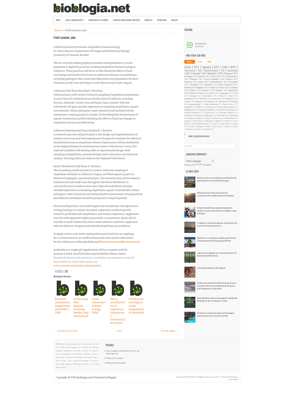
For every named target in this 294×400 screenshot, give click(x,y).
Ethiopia (200, 127)
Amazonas (216, 99)
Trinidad (234, 101)
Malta (236, 127)
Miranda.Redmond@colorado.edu (119, 241)
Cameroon (210, 112)
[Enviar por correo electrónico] (56, 271)
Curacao (235, 124)
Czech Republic (212, 79)
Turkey (198, 115)
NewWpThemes (190, 377)
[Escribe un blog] (59, 271)
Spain (207, 67)
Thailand (188, 107)
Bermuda (221, 115)
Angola (187, 121)
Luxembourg (194, 104)
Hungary (198, 101)
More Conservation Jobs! (198, 136)
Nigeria (218, 121)
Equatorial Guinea (227, 110)
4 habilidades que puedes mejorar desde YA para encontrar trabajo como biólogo (217, 211)
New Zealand (225, 84)
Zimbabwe (207, 129)
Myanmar (230, 118)
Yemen (198, 129)
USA (188, 67)
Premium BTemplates (229, 377)
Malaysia (210, 101)
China (193, 90)
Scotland (234, 87)
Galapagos (224, 93)
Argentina (229, 99)
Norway (188, 82)
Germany (190, 70)
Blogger (112, 377)
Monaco (190, 129)
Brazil (212, 87)
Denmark (233, 82)
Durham (190, 127)
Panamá (209, 84)
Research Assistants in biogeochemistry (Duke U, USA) (62, 306)
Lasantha (216, 377)
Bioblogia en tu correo (98, 20)
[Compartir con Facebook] (66, 271)
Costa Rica (215, 76)
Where (189, 62)
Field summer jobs (65, 37)
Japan (202, 93)
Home (58, 30)
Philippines (189, 110)
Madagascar (190, 99)
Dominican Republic (206, 110)
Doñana (209, 107)
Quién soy (149, 20)
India (231, 96)
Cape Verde (225, 124)
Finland (194, 79)
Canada (196, 73)
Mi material (162, 20)
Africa (229, 79)
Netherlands (216, 82)
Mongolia (209, 121)
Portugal (188, 76)
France (228, 73)
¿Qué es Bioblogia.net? (74, 20)
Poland (187, 87)
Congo (187, 101)
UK (225, 67)
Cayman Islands (226, 112)
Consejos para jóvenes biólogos (126, 20)
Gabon (212, 93)
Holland (188, 115)
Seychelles (208, 96)
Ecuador (194, 84)
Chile (221, 96)
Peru (222, 87)
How (200, 62)
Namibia (203, 99)
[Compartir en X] (63, 271)
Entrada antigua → (169, 331)
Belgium (200, 87)
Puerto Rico (228, 104)
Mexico (205, 90)
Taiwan (214, 124)
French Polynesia (192, 112)
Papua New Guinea (225, 107)
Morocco (218, 118)
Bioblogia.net (84, 377)
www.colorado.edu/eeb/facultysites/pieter (77, 265)
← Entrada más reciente (66, 331)
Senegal (193, 96)
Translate (206, 165)
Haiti (209, 127)
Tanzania (223, 101)
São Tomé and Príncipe (200, 124)
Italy (201, 82)
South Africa (232, 76)
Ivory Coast (217, 127)
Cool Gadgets (233, 379)
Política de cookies (114, 358)
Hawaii (218, 90)
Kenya (192, 93)
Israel (235, 93)
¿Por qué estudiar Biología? (211, 268)
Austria (201, 76)
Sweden (212, 73)
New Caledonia (212, 104)
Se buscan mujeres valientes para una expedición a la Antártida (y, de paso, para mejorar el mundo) (216, 286)
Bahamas (209, 115)
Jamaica (228, 127)
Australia (232, 70)
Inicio (58, 20)
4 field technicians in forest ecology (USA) (98, 306)
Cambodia (233, 115)
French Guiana (194, 118)
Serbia (227, 121)
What (209, 62)
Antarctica (233, 90)
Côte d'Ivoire (197, 121)
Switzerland (211, 70)
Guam (207, 118)
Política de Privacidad (116, 363)
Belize (199, 107)
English (174, 20)
